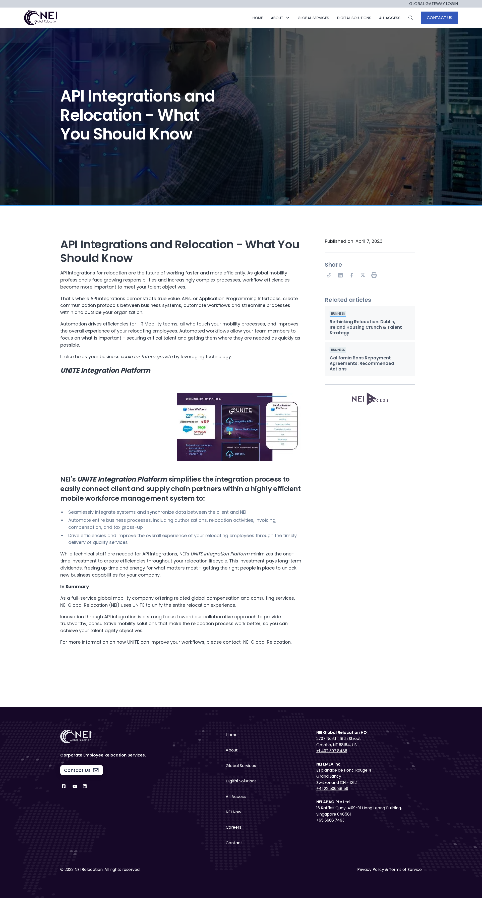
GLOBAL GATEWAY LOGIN (433, 4)
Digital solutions (354, 17)
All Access (236, 796)
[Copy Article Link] (329, 275)
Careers (233, 827)
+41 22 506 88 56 (332, 788)
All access (389, 17)
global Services (313, 17)
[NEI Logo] (113, 736)
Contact (234, 843)
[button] (280, 18)
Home (258, 17)
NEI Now (233, 812)
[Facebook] (351, 275)
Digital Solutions (241, 781)
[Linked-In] (340, 275)
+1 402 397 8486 (331, 751)
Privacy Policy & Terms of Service (389, 869)
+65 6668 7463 (330, 820)
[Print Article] (374, 275)
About (232, 750)
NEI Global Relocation (267, 642)
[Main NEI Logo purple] (41, 17)
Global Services (241, 766)
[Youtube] (75, 787)
